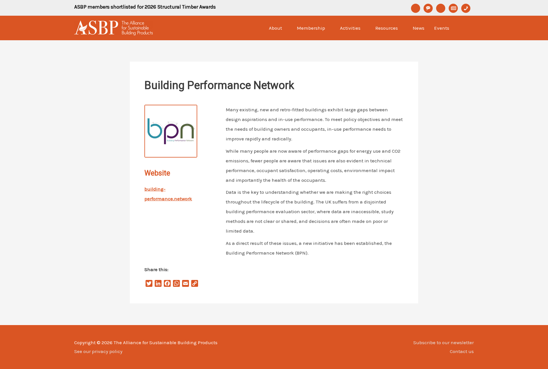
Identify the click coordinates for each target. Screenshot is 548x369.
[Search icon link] (466, 28)
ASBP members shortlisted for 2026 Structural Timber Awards (145, 7)
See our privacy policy (98, 351)
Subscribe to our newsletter (443, 342)
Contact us (462, 351)
